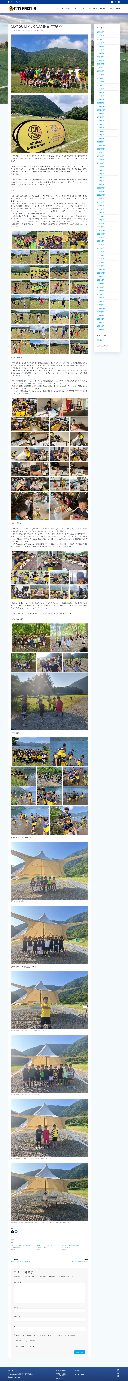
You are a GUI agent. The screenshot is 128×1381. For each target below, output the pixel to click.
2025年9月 (100, 71)
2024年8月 (100, 117)
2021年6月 (100, 248)
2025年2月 (100, 96)
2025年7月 (100, 78)
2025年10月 (101, 67)
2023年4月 (100, 174)
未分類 (28, 31)
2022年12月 (101, 188)
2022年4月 (100, 216)
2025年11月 (101, 64)
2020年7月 (100, 287)
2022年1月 (100, 223)
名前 (16, 1307)
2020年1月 (100, 301)
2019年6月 (100, 326)
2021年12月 (101, 227)
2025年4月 (100, 89)
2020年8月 (100, 284)
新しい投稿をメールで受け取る (25, 1346)
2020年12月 (101, 269)
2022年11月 (101, 191)
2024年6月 (100, 124)
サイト (16, 1326)
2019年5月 (100, 330)
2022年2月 (100, 220)
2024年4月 (100, 131)
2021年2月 (100, 262)
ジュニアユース (79, 8)
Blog (118, 8)
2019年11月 (101, 308)
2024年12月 (101, 103)
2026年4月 (100, 46)
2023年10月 (101, 152)
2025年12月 (101, 60)
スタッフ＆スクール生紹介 (97, 8)
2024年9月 (100, 113)
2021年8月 (100, 241)
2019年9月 (100, 315)
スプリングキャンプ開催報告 (70, 1246)
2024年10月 (101, 110)
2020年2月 (100, 298)
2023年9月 (100, 156)
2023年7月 (100, 163)
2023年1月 (100, 184)
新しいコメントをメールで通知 (25, 1341)
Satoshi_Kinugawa (18, 31)
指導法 (112, 8)
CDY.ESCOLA (102, 345)
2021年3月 (100, 259)
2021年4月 (100, 255)
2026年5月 (100, 43)
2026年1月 (100, 57)
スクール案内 (66, 8)
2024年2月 (100, 138)
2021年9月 (100, 238)
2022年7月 (100, 206)
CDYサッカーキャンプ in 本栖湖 (20, 1246)
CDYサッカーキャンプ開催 (44, 1246)
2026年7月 (100, 36)
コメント (17, 1282)
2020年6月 (100, 291)
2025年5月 (100, 85)
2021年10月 (101, 234)
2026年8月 (100, 32)
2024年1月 (100, 142)
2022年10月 (101, 195)
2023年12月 (101, 145)
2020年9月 (100, 280)
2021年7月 (100, 245)
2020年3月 (100, 294)
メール (17, 1316)
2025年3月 (100, 92)
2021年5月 (100, 252)
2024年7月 (100, 121)
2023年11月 (101, 149)
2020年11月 (101, 273)
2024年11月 (101, 106)
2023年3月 (100, 177)
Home (57, 8)
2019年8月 (100, 319)
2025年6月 (100, 82)
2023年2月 (100, 181)
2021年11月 (101, 230)
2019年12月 (101, 305)
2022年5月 (100, 213)
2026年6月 (100, 39)
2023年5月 (100, 170)
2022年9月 (100, 199)
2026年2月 (100, 53)
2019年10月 (101, 312)
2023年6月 (100, 167)
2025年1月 (100, 99)
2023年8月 (100, 160)
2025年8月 (100, 75)
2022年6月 (100, 209)
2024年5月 (100, 128)
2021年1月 (100, 266)
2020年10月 (101, 276)
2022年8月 (100, 202)
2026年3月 (100, 50)
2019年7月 (100, 322)
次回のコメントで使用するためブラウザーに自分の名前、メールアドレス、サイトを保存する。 (46, 1335)
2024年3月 (100, 135)
